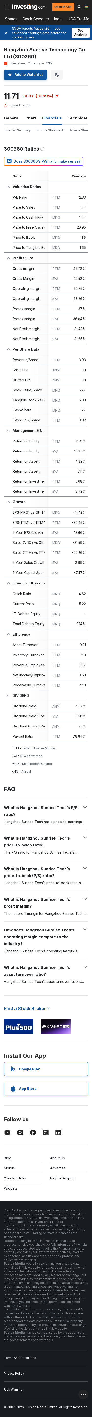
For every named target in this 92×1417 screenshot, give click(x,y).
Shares (11, 19)
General (11, 118)
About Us (57, 1158)
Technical (77, 118)
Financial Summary (17, 130)
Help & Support (62, 1178)
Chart (30, 118)
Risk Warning (13, 1389)
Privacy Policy (14, 1373)
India (58, 19)
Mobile (9, 1168)
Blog (7, 1158)
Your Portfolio (15, 1178)
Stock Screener (35, 19)
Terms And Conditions (20, 1358)
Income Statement (50, 130)
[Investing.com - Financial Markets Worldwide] (28, 7)
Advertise (58, 1168)
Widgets (10, 1188)
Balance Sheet (79, 130)
